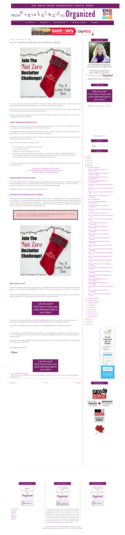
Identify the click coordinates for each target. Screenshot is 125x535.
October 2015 (92, 300)
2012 (88, 324)
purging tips (13, 376)
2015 (88, 165)
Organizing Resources (79, 22)
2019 (88, 156)
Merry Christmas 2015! (94, 199)
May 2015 (91, 307)
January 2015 (92, 316)
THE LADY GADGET (77, 528)
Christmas (16, 375)
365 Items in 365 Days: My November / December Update (98, 173)
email (62, 517)
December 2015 (92, 167)
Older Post (78, 383)
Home (45, 383)
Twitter (13, 514)
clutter (21, 375)
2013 (88, 322)
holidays (54, 375)
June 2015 (91, 305)
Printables (94, 22)
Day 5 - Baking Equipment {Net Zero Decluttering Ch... (98, 279)
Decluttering (29, 22)
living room (59, 375)
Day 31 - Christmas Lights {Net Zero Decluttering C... (97, 170)
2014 (88, 319)
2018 (88, 158)
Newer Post (13, 383)
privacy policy (54, 522)
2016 (88, 163)
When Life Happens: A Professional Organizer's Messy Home (45, 170)
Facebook (13, 510)
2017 (88, 160)
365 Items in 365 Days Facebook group (37, 320)
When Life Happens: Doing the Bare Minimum (45, 172)
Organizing (44, 22)
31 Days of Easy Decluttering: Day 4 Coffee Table (45, 168)
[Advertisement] (99, 121)
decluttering (48, 375)
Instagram (13, 515)
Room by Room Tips (60, 22)
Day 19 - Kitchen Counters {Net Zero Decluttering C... (98, 223)
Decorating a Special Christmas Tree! (98, 213)
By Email (13, 519)
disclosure (63, 522)
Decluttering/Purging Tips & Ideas (52, 325)
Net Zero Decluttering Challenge (70, 375)
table (18, 376)
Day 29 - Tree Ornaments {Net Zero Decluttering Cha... (97, 181)
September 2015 (93, 302)
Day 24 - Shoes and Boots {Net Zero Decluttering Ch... (98, 202)
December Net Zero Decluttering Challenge (34, 375)
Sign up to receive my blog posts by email (21, 294)
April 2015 (91, 309)
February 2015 (92, 314)
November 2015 (92, 298)
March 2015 (91, 312)
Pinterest (13, 512)
